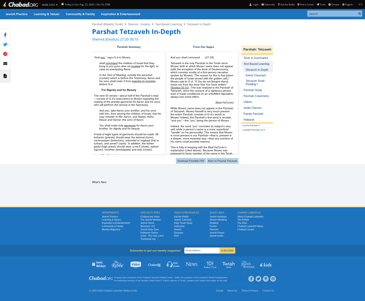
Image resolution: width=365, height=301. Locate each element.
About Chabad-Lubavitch (250, 216)
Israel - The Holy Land (151, 235)
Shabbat (214, 223)
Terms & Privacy (249, 290)
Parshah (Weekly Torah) (107, 24)
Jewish (202, 280)
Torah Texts (229, 264)
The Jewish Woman (150, 219)
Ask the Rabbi (287, 4)
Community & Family (80, 14)
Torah (182, 280)
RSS (176, 235)
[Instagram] (273, 279)
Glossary (178, 232)
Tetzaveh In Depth (199, 24)
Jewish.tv (136, 264)
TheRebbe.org (148, 239)
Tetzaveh (264, 49)
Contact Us (268, 290)
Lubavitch (155, 277)
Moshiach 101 (147, 226)
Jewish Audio (216, 235)
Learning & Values (47, 14)
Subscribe (179, 226)
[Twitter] (258, 279)
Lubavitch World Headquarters (213, 277)
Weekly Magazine (111, 229)
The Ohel (242, 223)
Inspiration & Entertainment (120, 14)
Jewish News (147, 223)
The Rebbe (243, 219)
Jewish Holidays (218, 216)
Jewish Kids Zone (149, 229)
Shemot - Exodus (139, 24)
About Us (232, 290)
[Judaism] (20, 4)
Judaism (190, 280)
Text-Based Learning (168, 24)
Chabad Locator (245, 229)
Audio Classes (173, 264)
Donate (335, 4)
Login (255, 4)
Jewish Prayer (217, 232)
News (192, 264)
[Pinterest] (266, 279)
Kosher (213, 226)
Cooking (210, 264)
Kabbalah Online (149, 232)
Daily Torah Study (183, 223)
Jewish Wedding (218, 219)
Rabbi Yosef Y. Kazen (159, 280)
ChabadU (155, 264)
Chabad (146, 277)
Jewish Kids (266, 264)
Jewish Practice (17, 14)
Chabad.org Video (150, 216)
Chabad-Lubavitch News (250, 226)
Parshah (249, 49)
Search (177, 229)
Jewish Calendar (183, 219)
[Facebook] (251, 279)
